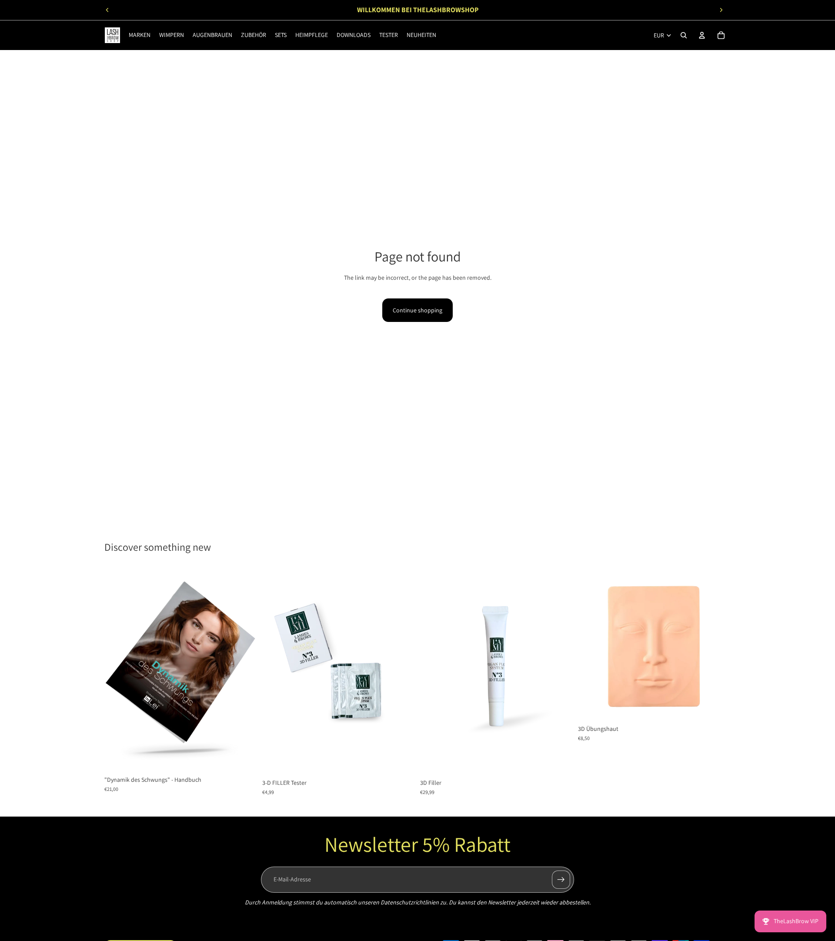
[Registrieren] (561, 880)
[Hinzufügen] (243, 758)
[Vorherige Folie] (107, 10)
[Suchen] (683, 35)
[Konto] (701, 35)
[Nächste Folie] (721, 10)
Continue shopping (417, 310)
